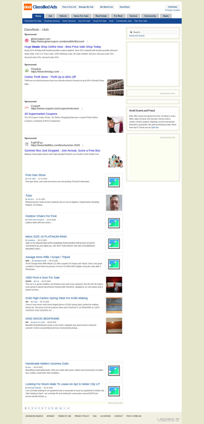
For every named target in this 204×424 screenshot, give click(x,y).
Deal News (125, 7)
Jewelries (31, 240)
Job (50, 16)
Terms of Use (64, 416)
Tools (111, 21)
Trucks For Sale (99, 21)
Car (37, 281)
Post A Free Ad (134, 416)
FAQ (95, 416)
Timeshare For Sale (32, 21)
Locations (105, 416)
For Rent (118, 16)
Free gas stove (36, 175)
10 (56, 408)
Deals (166, 16)
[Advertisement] (74, 348)
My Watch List (106, 7)
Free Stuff (31, 179)
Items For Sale (81, 16)
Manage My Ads (86, 7)
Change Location (172, 10)
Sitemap (50, 416)
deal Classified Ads (167, 419)
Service (133, 16)
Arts (29, 367)
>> (68, 408)
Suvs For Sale (84, 21)
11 (61, 408)
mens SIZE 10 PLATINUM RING (46, 236)
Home (38, 16)
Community (150, 16)
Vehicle (63, 16)
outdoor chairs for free (41, 216)
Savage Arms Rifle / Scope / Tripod (48, 257)
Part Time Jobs (140, 21)
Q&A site (155, 127)
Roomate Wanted (34, 388)
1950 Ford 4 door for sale (43, 277)
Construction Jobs (124, 21)
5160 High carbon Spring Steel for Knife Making (57, 298)
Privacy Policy (82, 416)
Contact (118, 416)
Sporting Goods (40, 261)
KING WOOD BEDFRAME (42, 318)
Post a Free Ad (69, 7)
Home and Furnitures (36, 220)
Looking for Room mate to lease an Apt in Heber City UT (63, 384)
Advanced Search (137, 36)
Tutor (29, 195)
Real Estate (101, 16)
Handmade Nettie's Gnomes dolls (47, 363)
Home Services (69, 21)
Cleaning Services (52, 21)
